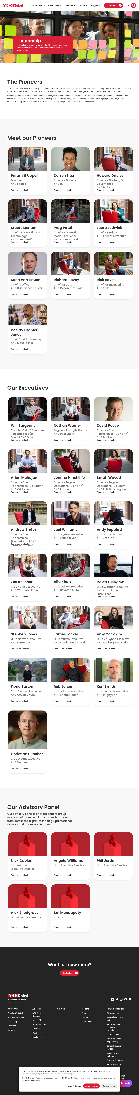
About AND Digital (15, 1013)
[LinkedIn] (112, 999)
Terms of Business (115, 1060)
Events (85, 1017)
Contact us (111, 5)
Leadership (12, 1021)
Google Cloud (38, 1020)
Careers (11, 1030)
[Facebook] (125, 999)
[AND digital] (13, 5)
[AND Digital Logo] (18, 995)
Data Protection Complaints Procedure (113, 1027)
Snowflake (36, 1029)
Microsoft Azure (39, 1024)
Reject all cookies (109, 1086)
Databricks (37, 1037)
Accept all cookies (91, 1086)
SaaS (34, 1033)
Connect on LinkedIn (20, 190)
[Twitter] (117, 999)
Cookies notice (113, 1034)
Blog (84, 1013)
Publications (87, 1021)
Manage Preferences (74, 1086)
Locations (12, 1026)
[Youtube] (130, 999)
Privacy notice (113, 1013)
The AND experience (17, 1017)
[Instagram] (121, 999)
